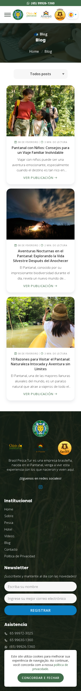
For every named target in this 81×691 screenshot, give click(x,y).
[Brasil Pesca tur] (18, 14)
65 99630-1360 (21, 640)
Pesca (8, 522)
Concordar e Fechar (40, 678)
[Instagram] (40, 487)
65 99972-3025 (21, 633)
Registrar (40, 610)
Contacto (10, 549)
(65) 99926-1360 (42, 3)
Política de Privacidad (19, 556)
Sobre (8, 516)
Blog (48, 51)
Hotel (8, 529)
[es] (71, 15)
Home (34, 51)
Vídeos (9, 536)
